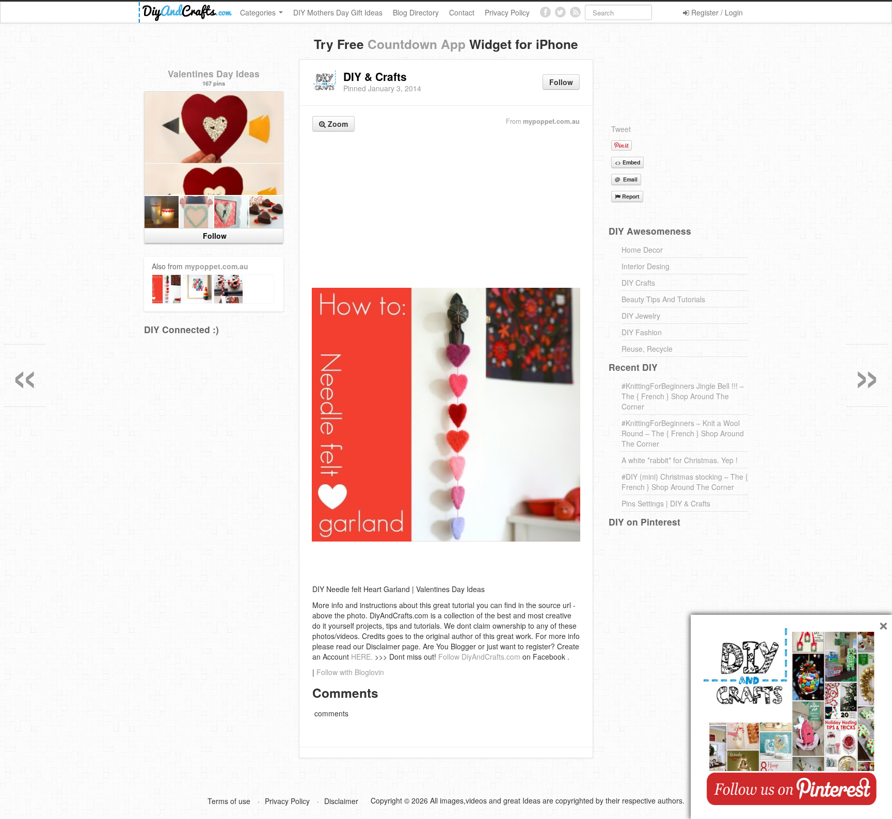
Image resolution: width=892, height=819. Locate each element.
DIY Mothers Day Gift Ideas (338, 12)
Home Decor (642, 249)
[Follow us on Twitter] (560, 12)
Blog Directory (416, 12)
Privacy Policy (507, 12)
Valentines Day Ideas (214, 73)
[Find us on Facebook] (545, 12)
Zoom (337, 124)
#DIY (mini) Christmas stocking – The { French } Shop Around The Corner (685, 481)
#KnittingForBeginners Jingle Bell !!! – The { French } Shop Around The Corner (683, 396)
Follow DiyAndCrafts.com (479, 656)
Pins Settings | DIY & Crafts (666, 503)
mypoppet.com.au (551, 121)
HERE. (362, 656)
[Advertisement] (446, 211)
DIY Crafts (638, 282)
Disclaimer (341, 801)
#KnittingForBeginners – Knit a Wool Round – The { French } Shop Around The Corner (683, 433)
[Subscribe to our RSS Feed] (575, 12)
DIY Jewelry (641, 315)
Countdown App (417, 44)
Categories (259, 12)
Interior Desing (646, 266)
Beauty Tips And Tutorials (663, 299)
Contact (461, 12)
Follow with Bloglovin (350, 672)
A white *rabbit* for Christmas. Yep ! (680, 460)
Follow (561, 82)
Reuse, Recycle (647, 348)
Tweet (621, 129)
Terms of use (229, 801)
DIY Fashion (642, 332)
